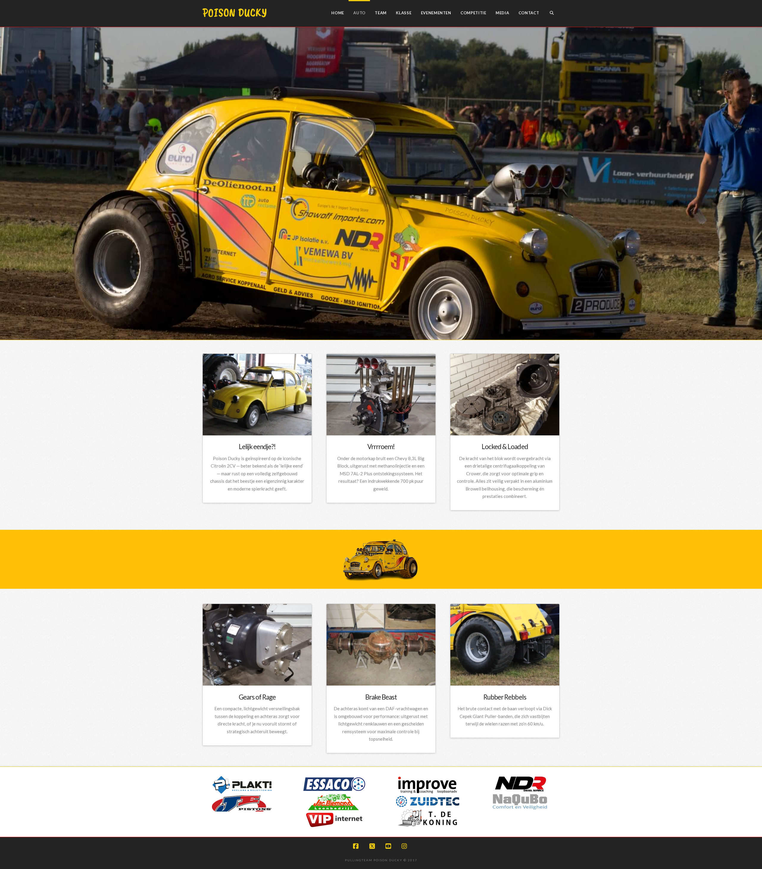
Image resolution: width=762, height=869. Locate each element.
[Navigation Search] (552, 13)
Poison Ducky (234, 12)
